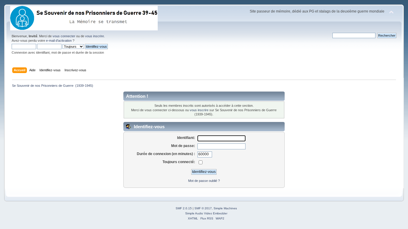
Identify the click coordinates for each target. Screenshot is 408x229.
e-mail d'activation (59, 40)
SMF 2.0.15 (184, 208)
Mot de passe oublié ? (204, 180)
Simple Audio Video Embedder (206, 213)
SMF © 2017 (203, 208)
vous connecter (64, 36)
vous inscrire (94, 36)
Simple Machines (225, 208)
